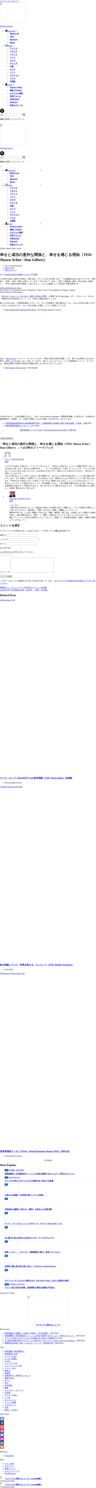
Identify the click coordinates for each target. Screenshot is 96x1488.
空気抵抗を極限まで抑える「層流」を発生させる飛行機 (28, 1209)
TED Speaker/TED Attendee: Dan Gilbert (20, 310)
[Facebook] (48, 1419)
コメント (5, 572)
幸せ (15, 275)
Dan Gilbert (64, 296)
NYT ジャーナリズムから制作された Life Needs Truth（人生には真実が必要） (37, 1281)
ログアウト (9, 1466)
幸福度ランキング (24, 275)
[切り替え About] (40, 224)
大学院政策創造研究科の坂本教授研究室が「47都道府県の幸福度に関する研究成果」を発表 (43, 423)
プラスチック (10, 1405)
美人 (6, 1383)
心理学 (35, 275)
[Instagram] (48, 1427)
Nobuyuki (13, 499)
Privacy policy (16, 87)
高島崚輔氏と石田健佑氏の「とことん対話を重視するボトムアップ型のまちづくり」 (40, 1174)
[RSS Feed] (48, 1447)
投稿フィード (10, 1469)
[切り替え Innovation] (40, 170)
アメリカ (13, 48)
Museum (13, 40)
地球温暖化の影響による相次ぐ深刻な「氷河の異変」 (27, 1333)
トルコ (12, 78)
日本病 (7, 1393)
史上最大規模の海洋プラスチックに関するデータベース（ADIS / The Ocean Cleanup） (40, 1341)
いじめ (7, 1398)
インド (12, 72)
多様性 (7, 1373)
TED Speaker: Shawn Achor (15, 368)
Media (7, 268)
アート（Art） (11, 1368)
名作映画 (8, 1385)
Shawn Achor (11, 359)
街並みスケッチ (16, 105)
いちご (7, 459)
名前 (3, 535)
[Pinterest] (48, 1431)
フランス (13, 55)
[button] (16, 31)
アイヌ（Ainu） (11, 1356)
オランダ (13, 63)
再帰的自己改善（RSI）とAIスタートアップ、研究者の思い (30, 1343)
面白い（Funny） (12, 1410)
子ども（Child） (11, 1395)
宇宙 (6, 1407)
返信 (6, 462)
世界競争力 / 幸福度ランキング (17, 1376)
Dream (10, 275)
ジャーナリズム (11, 1363)
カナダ (12, 60)
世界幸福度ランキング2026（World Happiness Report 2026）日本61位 (35, 1151)
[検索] (2, 112)
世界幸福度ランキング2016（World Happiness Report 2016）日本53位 (48, 430)
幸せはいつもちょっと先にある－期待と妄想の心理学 (24, 296)
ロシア (12, 69)
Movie (12, 43)
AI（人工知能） (11, 1359)
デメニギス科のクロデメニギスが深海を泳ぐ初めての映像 (29, 1181)
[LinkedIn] (48, 1443)
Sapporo (14, 102)
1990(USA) (14, 99)
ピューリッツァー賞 (13, 1366)
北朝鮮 (12, 81)
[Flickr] (48, 1439)
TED (12, 37)
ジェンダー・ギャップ (14, 1390)
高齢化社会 (9, 1378)
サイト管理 (9, 1464)
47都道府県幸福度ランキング (17, 426)
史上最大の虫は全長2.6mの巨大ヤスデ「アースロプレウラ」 (30, 1238)
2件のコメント (11, 270)
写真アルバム (15, 96)
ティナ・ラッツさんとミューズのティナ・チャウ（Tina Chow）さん (33, 1224)
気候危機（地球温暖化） (15, 1351)
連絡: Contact (16, 90)
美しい (7, 1380)
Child (6, 275)
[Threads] (48, 1423)
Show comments (6, 438)
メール (4, 539)
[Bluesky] (48, 1435)
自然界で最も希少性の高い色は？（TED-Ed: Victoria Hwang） (31, 1266)
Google (7, 1361)
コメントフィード (12, 1471)
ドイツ (12, 57)
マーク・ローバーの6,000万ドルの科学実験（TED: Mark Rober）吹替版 (36, 778)
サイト (3, 544)
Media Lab (14, 34)
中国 (12, 66)
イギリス (13, 51)
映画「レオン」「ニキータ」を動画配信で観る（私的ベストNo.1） (33, 1252)
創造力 (7, 1371)
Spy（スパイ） (11, 1400)
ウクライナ (14, 75)
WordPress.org (10, 1473)
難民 (6, 1388)
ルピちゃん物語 (16, 93)
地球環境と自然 (11, 1354)
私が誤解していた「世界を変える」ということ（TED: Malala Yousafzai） (37, 964)
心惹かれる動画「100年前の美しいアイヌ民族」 (25, 1195)
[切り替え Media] (40, 185)
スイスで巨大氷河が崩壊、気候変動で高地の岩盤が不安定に (30, 1288)
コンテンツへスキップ (9, 1)
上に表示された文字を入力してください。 (18, 552)
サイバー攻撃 (10, 1403)
